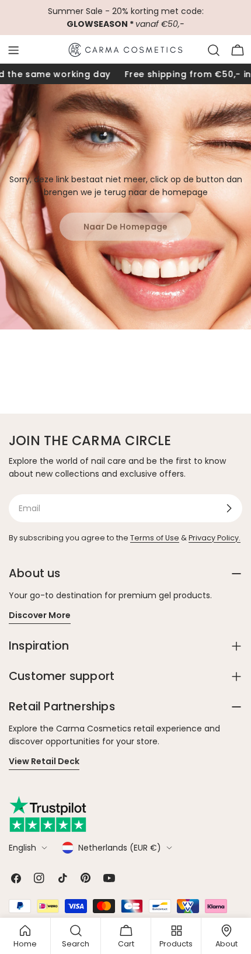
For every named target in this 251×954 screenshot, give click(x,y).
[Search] (213, 50)
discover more (40, 615)
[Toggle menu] (13, 50)
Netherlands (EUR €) (119, 848)
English (22, 848)
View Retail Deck (44, 761)
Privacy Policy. (214, 538)
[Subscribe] (229, 508)
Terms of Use (154, 538)
